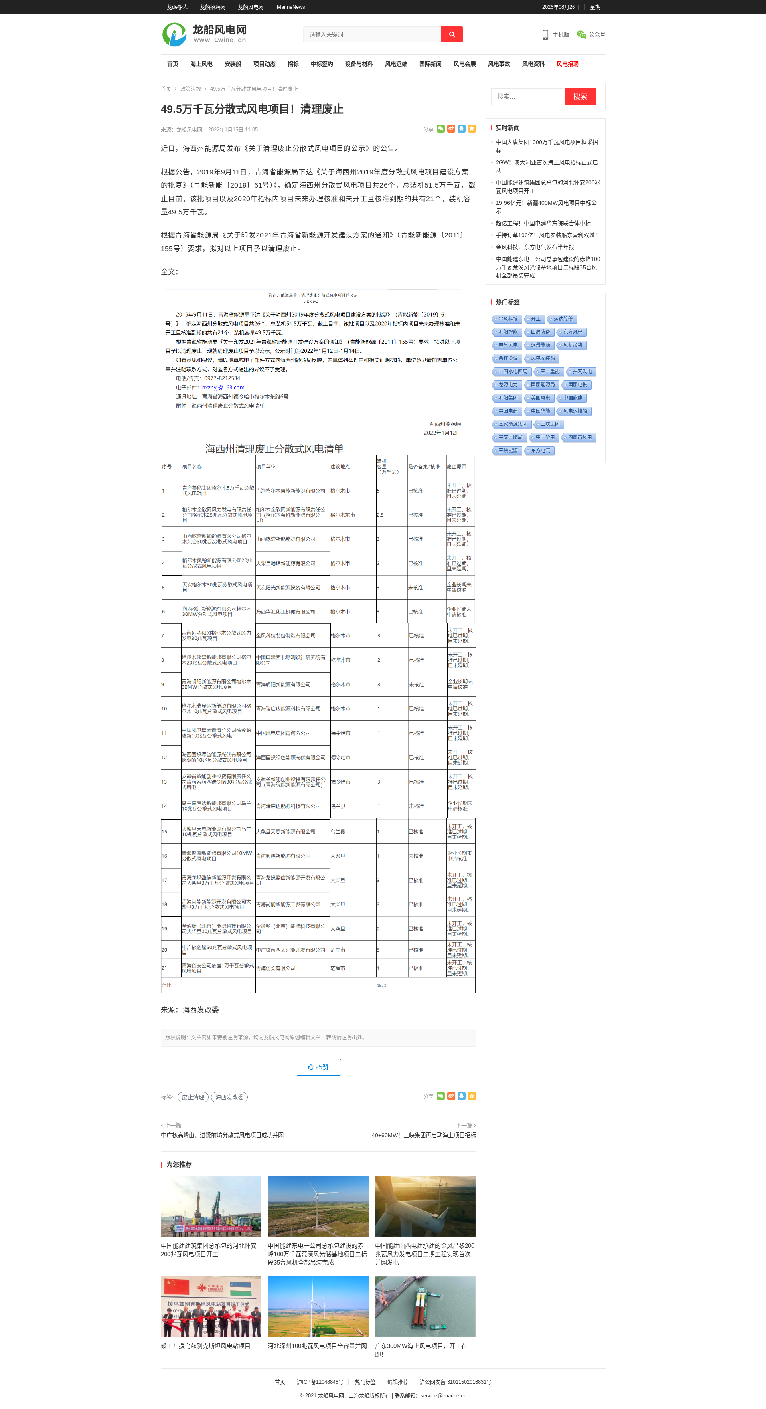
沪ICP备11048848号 (320, 1382)
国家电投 (577, 385)
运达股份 (563, 319)
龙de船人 (177, 7)
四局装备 (540, 332)
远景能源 (540, 345)
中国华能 (540, 411)
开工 (536, 319)
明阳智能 (508, 332)
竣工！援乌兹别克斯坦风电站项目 (206, 1345)
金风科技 (508, 319)
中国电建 (508, 411)
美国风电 (540, 398)
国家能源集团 (513, 424)
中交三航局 (511, 437)
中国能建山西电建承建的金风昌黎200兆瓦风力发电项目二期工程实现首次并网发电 (424, 1254)
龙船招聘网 (213, 7)
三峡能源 (508, 450)
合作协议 (508, 358)
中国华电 (545, 437)
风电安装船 (543, 358)
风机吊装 (572, 345)
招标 (293, 64)
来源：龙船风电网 (181, 130)
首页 (172, 64)
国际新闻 (430, 64)
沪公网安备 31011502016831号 (456, 1382)
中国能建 (572, 398)
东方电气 (540, 450)
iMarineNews (290, 7)
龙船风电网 (251, 7)
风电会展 (465, 64)
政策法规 (190, 89)
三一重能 (550, 371)
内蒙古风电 (580, 437)
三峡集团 (550, 424)
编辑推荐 (397, 1382)
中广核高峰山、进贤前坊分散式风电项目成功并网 (222, 1135)
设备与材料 (359, 64)
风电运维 (396, 64)
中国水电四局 (513, 371)
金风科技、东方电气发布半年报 (535, 247)
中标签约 (322, 64)
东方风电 (572, 332)
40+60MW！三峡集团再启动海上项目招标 (424, 1135)
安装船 (233, 64)
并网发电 (582, 371)
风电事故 (499, 64)
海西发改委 (229, 1097)
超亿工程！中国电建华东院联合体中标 (543, 223)
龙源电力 (508, 385)
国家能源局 (543, 385)
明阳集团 (508, 398)
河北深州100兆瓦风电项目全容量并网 (317, 1345)
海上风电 (201, 64)
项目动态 (264, 64)
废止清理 (193, 1097)
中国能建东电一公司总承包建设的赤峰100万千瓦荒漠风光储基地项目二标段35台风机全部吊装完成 (317, 1254)
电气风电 (508, 345)
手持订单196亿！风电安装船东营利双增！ (548, 235)
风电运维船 (575, 411)
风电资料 (533, 64)
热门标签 (365, 1382)
